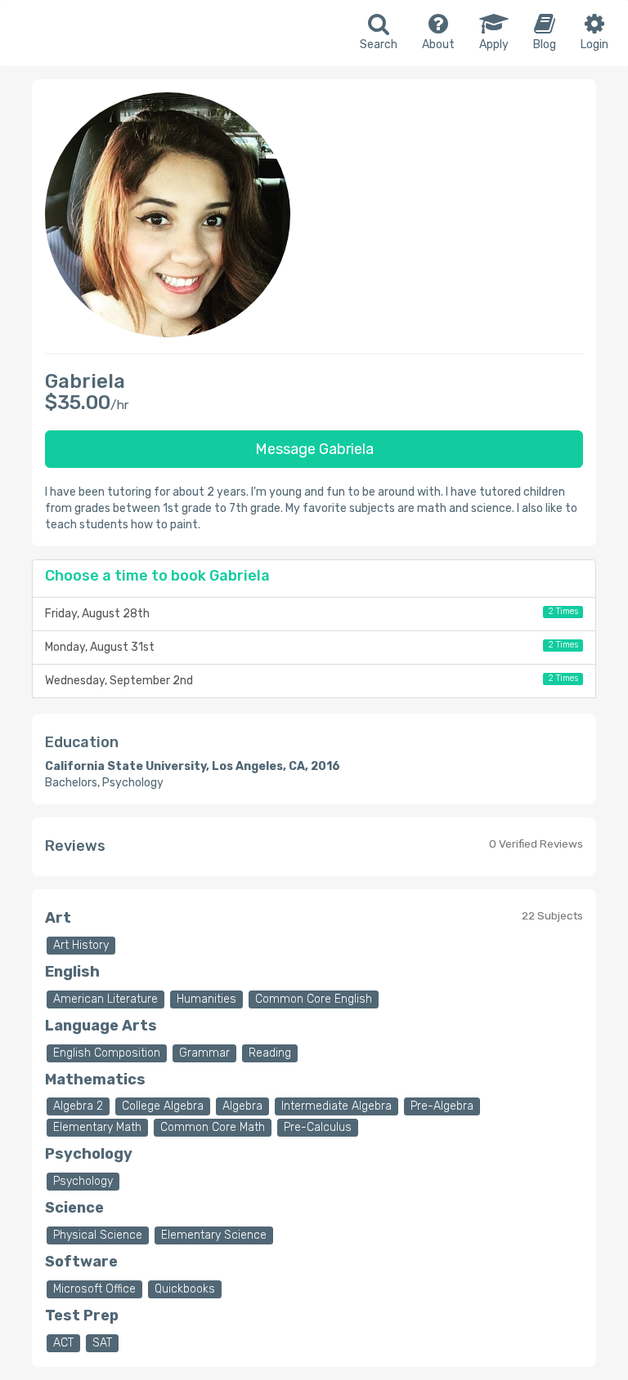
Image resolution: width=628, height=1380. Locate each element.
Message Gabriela (314, 449)
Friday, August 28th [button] (311, 613)
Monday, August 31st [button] (311, 646)
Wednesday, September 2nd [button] (311, 680)
